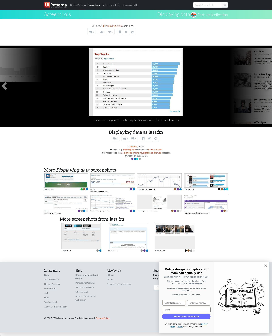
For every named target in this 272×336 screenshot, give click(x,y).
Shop (46, 297)
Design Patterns (52, 284)
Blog (46, 274)
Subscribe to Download (186, 316)
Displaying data (173, 14)
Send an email (50, 302)
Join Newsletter (52, 279)
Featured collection (212, 14)
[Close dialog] (265, 265)
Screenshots (94, 5)
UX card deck (82, 291)
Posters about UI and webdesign (85, 298)
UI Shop (110, 274)
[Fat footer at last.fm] (81, 232)
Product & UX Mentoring (119, 284)
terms (180, 326)
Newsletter (115, 5)
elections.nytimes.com (99, 191)
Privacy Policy (102, 318)
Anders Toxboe (155, 149)
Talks (104, 5)
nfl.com (51, 189)
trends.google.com (102, 211)
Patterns (78, 5)
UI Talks (111, 279)
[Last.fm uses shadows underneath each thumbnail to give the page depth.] (175, 228)
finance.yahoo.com (149, 189)
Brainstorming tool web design (86, 276)
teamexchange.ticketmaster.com (196, 213)
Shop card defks (130, 5)
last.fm (133, 146)
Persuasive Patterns (85, 282)
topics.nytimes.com (149, 211)
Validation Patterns (84, 287)
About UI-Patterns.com (55, 306)
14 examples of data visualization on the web (141, 153)
